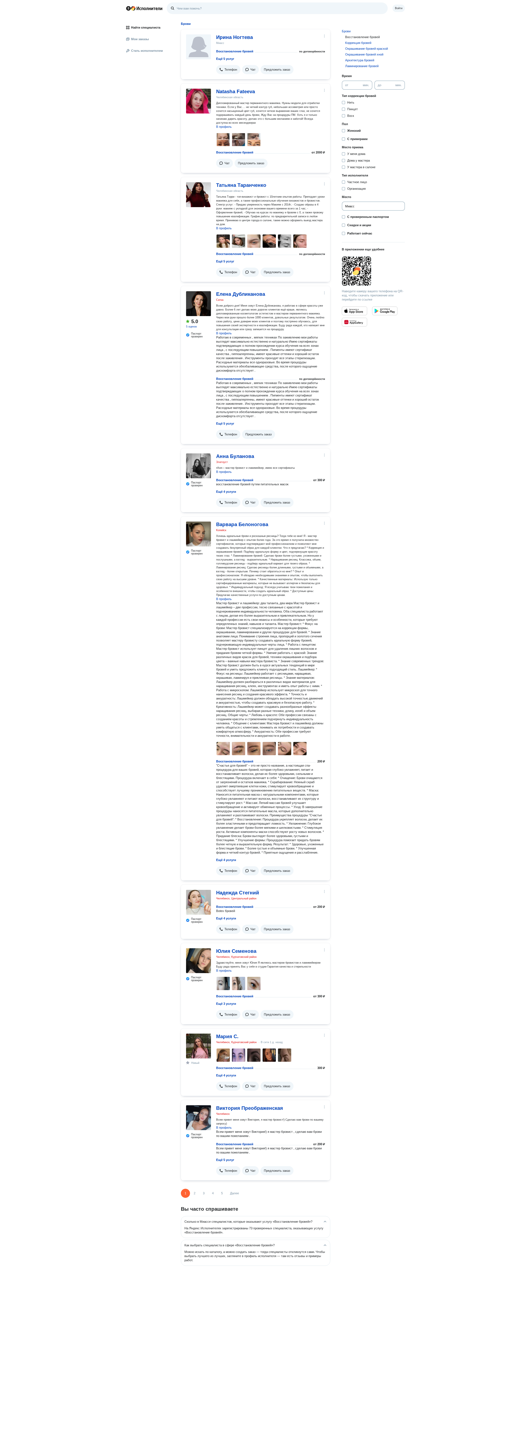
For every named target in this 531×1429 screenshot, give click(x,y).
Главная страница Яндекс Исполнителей (144, 8)
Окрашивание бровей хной (364, 54)
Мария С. (227, 1036)
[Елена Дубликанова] (198, 303)
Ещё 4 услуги (226, 491)
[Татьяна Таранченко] (198, 194)
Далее (234, 1193)
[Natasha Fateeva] (198, 101)
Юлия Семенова (236, 951)
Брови (346, 31)
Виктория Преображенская (249, 1108)
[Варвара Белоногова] (198, 534)
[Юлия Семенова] (198, 960)
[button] (228, 69)
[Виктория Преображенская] (198, 1117)
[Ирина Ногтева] (198, 46)
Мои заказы (140, 39)
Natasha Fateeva (235, 91)
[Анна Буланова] (198, 465)
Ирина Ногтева (234, 37)
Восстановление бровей (234, 51)
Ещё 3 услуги (226, 1003)
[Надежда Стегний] (198, 902)
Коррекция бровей (358, 43)
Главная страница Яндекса (128, 8)
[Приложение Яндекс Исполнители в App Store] (354, 311)
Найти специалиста (145, 27)
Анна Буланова (235, 456)
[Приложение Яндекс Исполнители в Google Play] (384, 311)
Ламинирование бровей (362, 66)
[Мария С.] (198, 1046)
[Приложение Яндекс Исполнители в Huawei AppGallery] (354, 322)
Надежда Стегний (237, 892)
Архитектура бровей (359, 60)
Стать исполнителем (147, 50)
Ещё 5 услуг (225, 58)
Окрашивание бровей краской (366, 48)
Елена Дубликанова (240, 294)
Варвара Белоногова (242, 524)
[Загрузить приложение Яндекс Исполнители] (373, 271)
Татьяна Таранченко (241, 185)
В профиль (224, 126)
